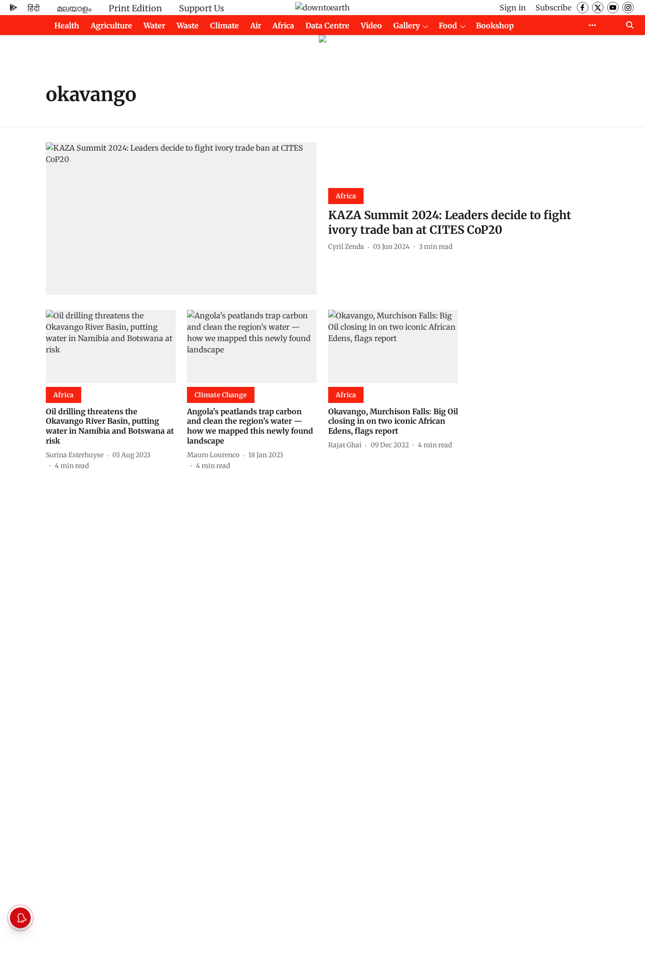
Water (154, 25)
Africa (283, 25)
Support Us (201, 8)
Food (448, 25)
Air (255, 25)
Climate (224, 25)
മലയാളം (74, 8)
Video (371, 25)
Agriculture (111, 25)
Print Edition (135, 8)
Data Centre (327, 25)
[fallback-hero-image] (181, 218)
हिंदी (33, 8)
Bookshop (495, 25)
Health (66, 25)
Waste (188, 25)
